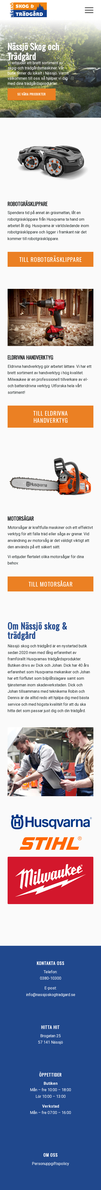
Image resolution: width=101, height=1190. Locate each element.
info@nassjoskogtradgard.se (50, 994)
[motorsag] (50, 476)
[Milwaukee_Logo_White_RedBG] (50, 880)
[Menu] (86, 10)
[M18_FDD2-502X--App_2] (50, 317)
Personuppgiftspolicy (50, 1163)
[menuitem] (86, 10)
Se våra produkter (31, 94)
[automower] (50, 161)
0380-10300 (50, 978)
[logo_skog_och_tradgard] (42, 10)
